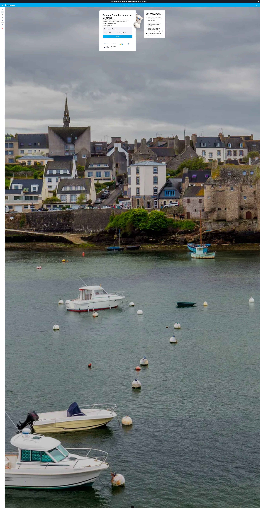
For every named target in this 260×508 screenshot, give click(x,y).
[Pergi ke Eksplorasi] (2, 20)
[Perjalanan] (2, 24)
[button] (258, 1)
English (144, 1)
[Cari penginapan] (2, 12)
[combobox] (107, 25)
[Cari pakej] (2, 17)
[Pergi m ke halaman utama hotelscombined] (10, 5)
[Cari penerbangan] (2, 9)
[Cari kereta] (2, 15)
